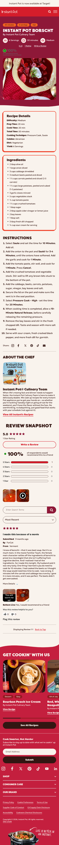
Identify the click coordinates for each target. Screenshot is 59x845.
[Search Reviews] (51, 509)
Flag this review (11, 619)
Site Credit (7, 822)
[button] (49, 11)
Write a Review (40, 46)
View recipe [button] (9, 709)
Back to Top (40, 630)
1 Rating (28, 46)
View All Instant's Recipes (18, 415)
